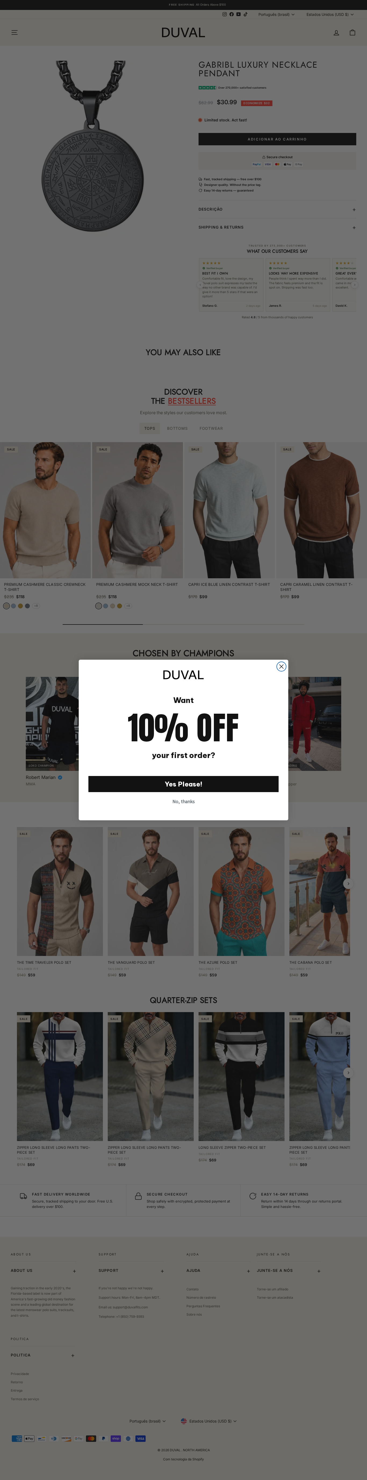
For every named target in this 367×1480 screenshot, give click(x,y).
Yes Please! (184, 784)
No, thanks (183, 801)
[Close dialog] (281, 666)
